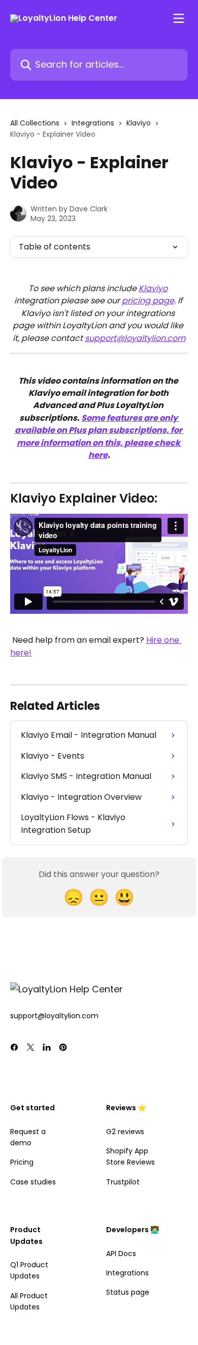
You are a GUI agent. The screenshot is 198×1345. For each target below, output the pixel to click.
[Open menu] (179, 18)
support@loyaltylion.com (135, 338)
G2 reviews (125, 1132)
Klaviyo (138, 123)
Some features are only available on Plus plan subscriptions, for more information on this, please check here (99, 436)
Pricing (22, 1162)
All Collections (34, 123)
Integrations (93, 123)
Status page (127, 1292)
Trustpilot (123, 1182)
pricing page (148, 300)
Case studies (33, 1182)
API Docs (121, 1253)
